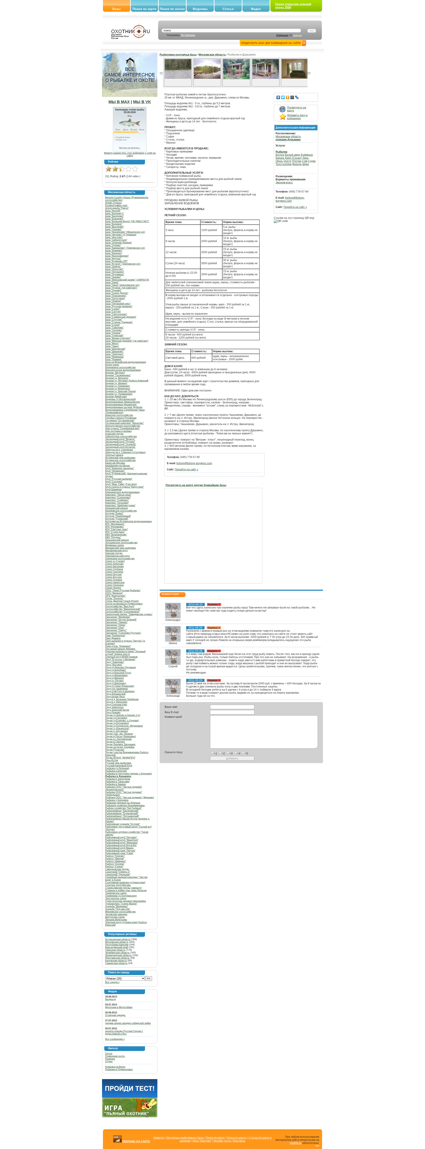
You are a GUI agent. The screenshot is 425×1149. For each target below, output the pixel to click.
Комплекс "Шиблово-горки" (120, 505)
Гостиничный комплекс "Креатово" (124, 423)
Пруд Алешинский (115, 694)
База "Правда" (113, 301)
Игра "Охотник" (202, 1140)
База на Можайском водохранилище (125, 362)
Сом (304, 161)
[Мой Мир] (292, 97)
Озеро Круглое (113, 574)
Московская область (116, 942)
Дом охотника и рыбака (118, 431)
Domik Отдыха (113, 202)
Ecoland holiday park (116, 205)
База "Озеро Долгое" (116, 293)
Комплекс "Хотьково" (117, 502)
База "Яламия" (113, 359)
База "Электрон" (114, 354)
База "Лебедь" (113, 266)
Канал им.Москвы (115, 463)
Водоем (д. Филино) (116, 383)
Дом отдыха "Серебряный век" (122, 428)
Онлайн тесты (222, 1140)
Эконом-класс (284, 182)
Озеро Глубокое (114, 569)
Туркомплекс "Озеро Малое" (121, 903)
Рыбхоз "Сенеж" (114, 866)
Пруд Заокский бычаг (117, 709)
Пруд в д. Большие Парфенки (122, 699)
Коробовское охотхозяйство (121, 510)
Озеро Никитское (115, 582)
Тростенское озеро (115, 898)
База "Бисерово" (114, 216)
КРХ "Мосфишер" (115, 524)
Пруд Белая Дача (115, 696)
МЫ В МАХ (119, 102)
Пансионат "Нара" (115, 625)
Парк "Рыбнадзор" (115, 635)
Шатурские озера (115, 917)
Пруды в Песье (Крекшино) (120, 736)
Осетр (287, 161)
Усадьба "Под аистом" (117, 909)
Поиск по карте (144, 9)
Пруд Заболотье (114, 707)
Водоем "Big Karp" (115, 372)
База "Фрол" (112, 343)
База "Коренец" (113, 253)
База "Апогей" (113, 210)
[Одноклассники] (287, 97)
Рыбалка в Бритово (116, 771)
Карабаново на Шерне (117, 465)
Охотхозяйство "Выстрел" (120, 606)
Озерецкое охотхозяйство (120, 558)
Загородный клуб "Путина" (120, 441)
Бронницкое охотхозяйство (120, 367)
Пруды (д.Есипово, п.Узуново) (122, 720)
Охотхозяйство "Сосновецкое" (122, 611)
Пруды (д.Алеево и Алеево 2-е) (122, 715)
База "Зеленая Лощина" (118, 242)
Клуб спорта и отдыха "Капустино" (124, 486)
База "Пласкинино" (115, 295)
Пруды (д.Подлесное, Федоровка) (124, 725)
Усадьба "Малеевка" (116, 906)
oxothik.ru (295, 1143)
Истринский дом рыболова (120, 457)
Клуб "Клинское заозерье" (119, 468)
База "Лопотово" (114, 269)
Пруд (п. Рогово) (114, 680)
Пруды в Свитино (115, 741)
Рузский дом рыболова (118, 763)
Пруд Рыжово (112, 712)
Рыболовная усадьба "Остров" (122, 824)
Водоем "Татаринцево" (118, 375)
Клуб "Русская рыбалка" (118, 478)
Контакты (239, 1140)
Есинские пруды (114, 433)
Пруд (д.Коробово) (115, 670)
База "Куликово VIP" (116, 261)
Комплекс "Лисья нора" (118, 494)
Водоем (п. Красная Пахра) (120, 391)
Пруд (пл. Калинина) (116, 688)
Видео (256, 9)
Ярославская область (117, 958)
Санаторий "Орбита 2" (117, 871)
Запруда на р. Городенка (119, 449)
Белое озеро (112, 364)
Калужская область (116, 960)
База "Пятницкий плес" (118, 303)
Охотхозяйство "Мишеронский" (123, 609)
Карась (280, 158)
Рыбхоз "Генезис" (115, 856)
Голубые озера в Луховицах (121, 417)
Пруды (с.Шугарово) (116, 731)
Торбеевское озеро (116, 893)
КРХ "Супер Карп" (115, 532)
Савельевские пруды (117, 869)
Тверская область (115, 950)
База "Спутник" (113, 319)
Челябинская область (117, 952)
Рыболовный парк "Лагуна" (120, 850)
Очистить (297, 35)
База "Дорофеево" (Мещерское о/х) (125, 232)
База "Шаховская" (115, 348)
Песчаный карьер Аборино (120, 648)
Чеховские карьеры (116, 914)
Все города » (112, 982)
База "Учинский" (114, 335)
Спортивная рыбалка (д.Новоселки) (125, 882)
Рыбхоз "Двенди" (114, 858)
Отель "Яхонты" (114, 598)
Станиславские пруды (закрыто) (123, 887)
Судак (311, 161)
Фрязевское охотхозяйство (120, 911)
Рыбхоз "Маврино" (115, 861)
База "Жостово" (114, 237)
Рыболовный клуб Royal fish (121, 845)
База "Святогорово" (116, 314)
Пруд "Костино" (113, 664)
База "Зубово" (113, 245)
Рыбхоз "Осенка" (114, 863)
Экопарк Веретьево (116, 919)
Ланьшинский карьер (117, 540)
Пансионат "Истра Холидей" (121, 619)
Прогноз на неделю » (129, 148)
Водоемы (200, 9)
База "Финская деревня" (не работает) (126, 340)
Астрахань (188, 35)
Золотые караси (114, 455)
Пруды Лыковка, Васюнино (120, 744)
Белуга (280, 154)
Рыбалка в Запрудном (117, 779)
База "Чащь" (112, 346)
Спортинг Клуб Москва (118, 885)
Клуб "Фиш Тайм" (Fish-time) (121, 484)
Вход (317, 1145)
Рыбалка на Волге (115, 1066)
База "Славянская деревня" (120, 317)
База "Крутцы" (113, 258)
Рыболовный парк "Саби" (119, 853)
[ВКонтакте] (278, 97)
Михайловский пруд (116, 550)
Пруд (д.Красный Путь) (118, 672)
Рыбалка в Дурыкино (118, 776)
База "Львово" (113, 277)
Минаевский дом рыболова (120, 548)
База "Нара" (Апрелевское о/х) (122, 285)
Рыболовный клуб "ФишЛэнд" (121, 840)
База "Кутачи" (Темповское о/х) (123, 263)
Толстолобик (284, 164)
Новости (158, 1137)
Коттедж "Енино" (114, 513)
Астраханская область (118, 939)
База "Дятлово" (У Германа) (120, 234)
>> (309, 72)
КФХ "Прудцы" (113, 537)
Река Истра (111, 760)
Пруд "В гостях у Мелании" (120, 659)
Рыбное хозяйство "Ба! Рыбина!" (123, 808)
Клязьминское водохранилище (122, 492)
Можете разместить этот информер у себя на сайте (130, 154)
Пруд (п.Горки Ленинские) (119, 686)
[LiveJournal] (297, 97)
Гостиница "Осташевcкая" (120, 420)
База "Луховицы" (114, 274)
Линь (305, 158)
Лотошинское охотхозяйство (121, 542)
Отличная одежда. (115, 1015)
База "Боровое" (113, 224)
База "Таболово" (114, 327)
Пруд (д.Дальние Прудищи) (120, 667)
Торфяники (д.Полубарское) (121, 895)
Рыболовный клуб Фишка (119, 848)
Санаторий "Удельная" (117, 874)
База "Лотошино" (114, 271)
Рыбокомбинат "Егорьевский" (121, 813)
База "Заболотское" (116, 240)
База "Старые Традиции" (119, 322)
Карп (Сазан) (293, 158)
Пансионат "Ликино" (116, 622)
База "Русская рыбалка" (118, 306)
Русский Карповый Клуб (118, 765)
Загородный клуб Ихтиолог (120, 447)
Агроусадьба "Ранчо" (117, 208)
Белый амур (292, 154)
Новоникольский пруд (117, 555)
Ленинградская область (118, 955)
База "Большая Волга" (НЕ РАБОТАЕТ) (127, 221)
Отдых (109, 1061)
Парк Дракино (113, 638)
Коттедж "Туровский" (116, 518)
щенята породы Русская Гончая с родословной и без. (124, 1032)
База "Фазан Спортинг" (118, 338)
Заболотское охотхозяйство (121, 436)
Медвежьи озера (114, 545)
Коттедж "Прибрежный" (118, 516)
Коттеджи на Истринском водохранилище (128, 521)
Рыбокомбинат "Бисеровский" (122, 810)
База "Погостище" (115, 298)
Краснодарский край (116, 947)
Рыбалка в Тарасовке (117, 781)
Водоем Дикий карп (116, 396)
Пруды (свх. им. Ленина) (119, 733)
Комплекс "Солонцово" (118, 497)
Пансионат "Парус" (116, 630)
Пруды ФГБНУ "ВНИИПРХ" (120, 757)
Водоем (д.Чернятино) (117, 388)
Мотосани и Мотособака (118, 1007)
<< (161, 72)
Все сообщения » (115, 1039)
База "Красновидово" (117, 255)
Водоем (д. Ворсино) (116, 378)
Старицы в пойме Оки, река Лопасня (126, 890)
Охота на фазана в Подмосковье (124, 603)
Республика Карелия (116, 944)
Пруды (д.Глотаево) (116, 717)
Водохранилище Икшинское (121, 404)
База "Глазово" (113, 229)
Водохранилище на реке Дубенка (123, 407)
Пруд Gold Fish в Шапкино (120, 691)
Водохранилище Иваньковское (122, 401)
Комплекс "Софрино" (117, 500)
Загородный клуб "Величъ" (120, 439)
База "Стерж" (112, 324)
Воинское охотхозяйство (119, 415)
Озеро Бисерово (114, 566)
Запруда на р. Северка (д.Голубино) (125, 452)
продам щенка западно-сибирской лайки (128, 1023)
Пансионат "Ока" (114, 627)
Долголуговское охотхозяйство (122, 425)
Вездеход (110, 999)
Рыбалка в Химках (115, 784)
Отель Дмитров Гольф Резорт (122, 601)
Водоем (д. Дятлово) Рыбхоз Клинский (126, 380)
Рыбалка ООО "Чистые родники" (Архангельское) (123, 788)
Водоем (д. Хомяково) (117, 386)
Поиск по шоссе (172, 9)
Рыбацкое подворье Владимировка (125, 805)
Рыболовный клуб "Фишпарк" (121, 842)
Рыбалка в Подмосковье (119, 1069)
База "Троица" (113, 332)
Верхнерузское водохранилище (123, 370)
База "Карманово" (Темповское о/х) (125, 247)
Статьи (228, 9)
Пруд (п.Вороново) (115, 683)
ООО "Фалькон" (114, 593)
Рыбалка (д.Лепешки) (117, 768)
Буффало (307, 154)
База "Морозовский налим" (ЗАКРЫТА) (127, 279)
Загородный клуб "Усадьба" (120, 444)
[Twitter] (283, 97)
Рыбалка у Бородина (116, 800)
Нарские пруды (113, 553)
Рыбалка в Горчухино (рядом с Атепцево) (128, 773)
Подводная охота (115, 1056)
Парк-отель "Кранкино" (118, 646)
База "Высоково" (114, 226)
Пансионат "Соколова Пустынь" (123, 632)
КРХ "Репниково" (114, 526)
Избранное (282, 35)
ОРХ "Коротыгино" (115, 595)
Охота (108, 1053)
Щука (305, 164)
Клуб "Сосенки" (113, 481)
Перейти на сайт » (186, 469)
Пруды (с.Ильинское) (117, 728)
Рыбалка (110, 1058)
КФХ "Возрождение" (116, 534)
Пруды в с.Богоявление (118, 739)
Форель (297, 164)
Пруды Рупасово (114, 749)
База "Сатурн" (113, 311)
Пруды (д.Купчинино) (117, 723)
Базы (116, 9)
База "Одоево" (113, 290)
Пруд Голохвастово (116, 704)
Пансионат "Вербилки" (117, 617)
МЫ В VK (142, 102)
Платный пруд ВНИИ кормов (121, 656)
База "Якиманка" (114, 356)
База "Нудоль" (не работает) (121, 287)
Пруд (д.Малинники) (116, 675)
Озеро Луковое (113, 579)
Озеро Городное (114, 571)
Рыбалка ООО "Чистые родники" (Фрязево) (129, 797)
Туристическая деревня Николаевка (125, 901)
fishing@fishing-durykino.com (194, 463)
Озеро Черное (113, 587)
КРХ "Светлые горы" (116, 529)
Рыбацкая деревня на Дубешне (122, 802)
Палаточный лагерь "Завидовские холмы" (129, 614)
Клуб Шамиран (113, 489)
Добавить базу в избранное (297, 117)
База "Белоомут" (114, 213)
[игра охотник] (129, 1116)
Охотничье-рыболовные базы (185, 1137)
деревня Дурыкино (288, 139)
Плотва (296, 161)
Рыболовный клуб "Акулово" (121, 837)
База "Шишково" (114, 351)
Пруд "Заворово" (114, 662)
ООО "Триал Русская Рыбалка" (123, 590)
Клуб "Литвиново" (115, 471)
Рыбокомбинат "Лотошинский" (122, 816)
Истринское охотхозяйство (120, 460)
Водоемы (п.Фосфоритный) (120, 399)
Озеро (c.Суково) (115, 561)
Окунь (279, 161)
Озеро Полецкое (114, 585)
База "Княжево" (113, 250)
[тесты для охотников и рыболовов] (129, 1096)
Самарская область (116, 963)
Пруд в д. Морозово (116, 702)
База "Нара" (112, 282)
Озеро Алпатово (114, 563)
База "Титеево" (113, 330)
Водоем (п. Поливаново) (119, 394)
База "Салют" (112, 309)
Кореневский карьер (116, 508)
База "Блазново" (114, 218)
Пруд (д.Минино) (114, 678)
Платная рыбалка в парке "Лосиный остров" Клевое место (125, 652)
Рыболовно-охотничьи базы (178, 54)
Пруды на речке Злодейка (119, 747)
